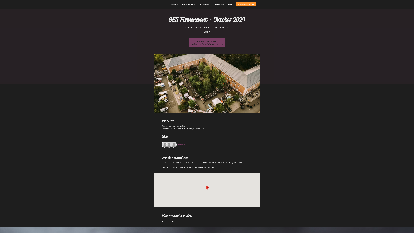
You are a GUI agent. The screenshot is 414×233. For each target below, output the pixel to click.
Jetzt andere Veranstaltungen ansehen (207, 44)
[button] (188, 4)
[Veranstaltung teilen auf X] (168, 221)
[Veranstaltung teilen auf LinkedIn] (173, 221)
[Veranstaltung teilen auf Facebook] (163, 221)
